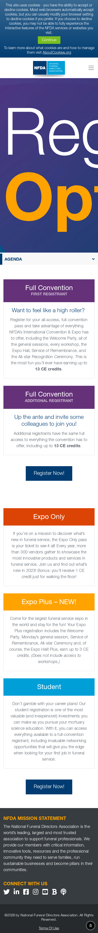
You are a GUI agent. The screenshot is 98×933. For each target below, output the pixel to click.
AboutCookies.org (57, 53)
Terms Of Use (49, 928)
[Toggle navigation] (91, 67)
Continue (49, 40)
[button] (49, 259)
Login (3, 929)
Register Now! (49, 473)
